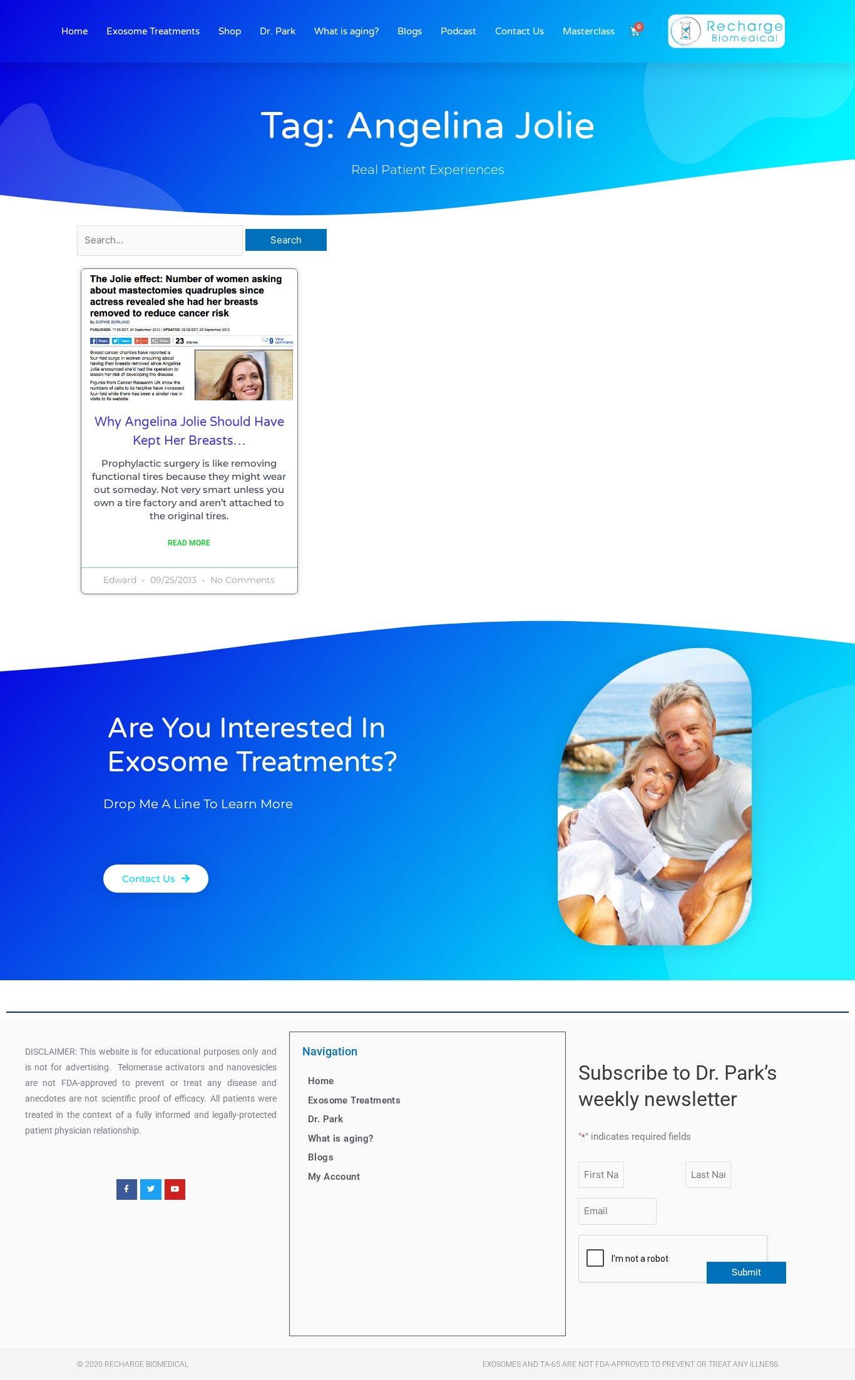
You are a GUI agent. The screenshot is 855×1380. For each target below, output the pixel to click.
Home (74, 31)
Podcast (458, 31)
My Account (334, 1176)
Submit (746, 1272)
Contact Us (519, 31)
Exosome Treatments (153, 31)
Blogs (409, 31)
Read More (189, 543)
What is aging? (346, 31)
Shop (229, 31)
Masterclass (589, 31)
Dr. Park (277, 31)
